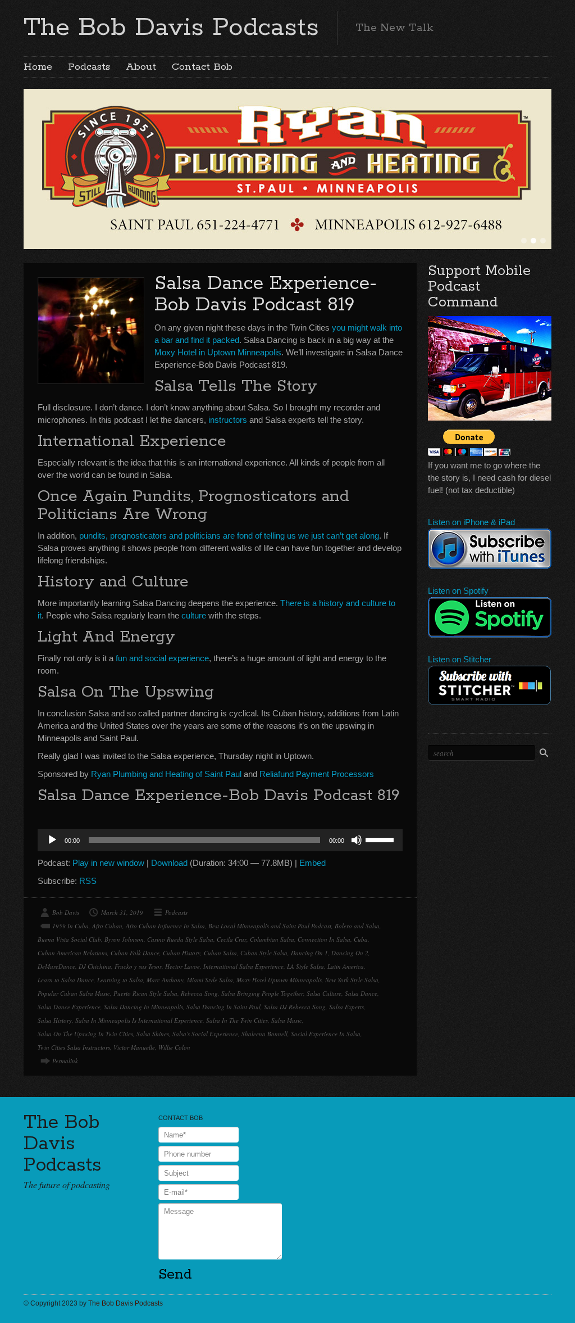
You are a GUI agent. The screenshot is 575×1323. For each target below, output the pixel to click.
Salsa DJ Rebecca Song (295, 1007)
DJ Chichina (95, 966)
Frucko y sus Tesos (138, 966)
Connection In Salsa (324, 939)
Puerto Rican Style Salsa (145, 993)
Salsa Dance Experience (69, 1007)
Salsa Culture (324, 993)
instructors (227, 420)
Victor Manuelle (134, 1047)
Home (38, 67)
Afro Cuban (107, 926)
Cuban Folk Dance (135, 953)
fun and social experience (162, 658)
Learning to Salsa (120, 980)
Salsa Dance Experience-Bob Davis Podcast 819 (265, 294)
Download (169, 863)
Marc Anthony (165, 980)
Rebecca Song (199, 993)
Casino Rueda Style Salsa (180, 939)
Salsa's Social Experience (205, 1033)
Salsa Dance (361, 993)
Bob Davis (65, 912)
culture (193, 615)
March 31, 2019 (122, 912)
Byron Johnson (124, 939)
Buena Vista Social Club (69, 939)
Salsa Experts (346, 1007)
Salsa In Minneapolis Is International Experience (139, 1020)
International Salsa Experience (243, 966)
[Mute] (356, 840)
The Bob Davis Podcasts (171, 27)
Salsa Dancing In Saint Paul (223, 1007)
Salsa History (55, 1020)
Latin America (345, 966)
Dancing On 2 (349, 953)
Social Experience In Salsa (325, 1033)
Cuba (361, 939)
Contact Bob (202, 67)
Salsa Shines (152, 1033)
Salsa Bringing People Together (262, 993)
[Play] (52, 840)
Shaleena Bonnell (264, 1033)
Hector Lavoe (182, 966)
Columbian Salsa (272, 939)
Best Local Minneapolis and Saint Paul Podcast (269, 926)
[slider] (381, 839)
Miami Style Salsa (210, 980)
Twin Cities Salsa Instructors (74, 1047)
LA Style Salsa (305, 966)
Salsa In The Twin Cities (237, 1020)
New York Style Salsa (351, 980)
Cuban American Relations (72, 953)
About (141, 67)
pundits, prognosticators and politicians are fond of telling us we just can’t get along (229, 535)
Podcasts (89, 67)
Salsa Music (286, 1020)
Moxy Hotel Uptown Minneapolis (279, 980)
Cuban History (181, 953)
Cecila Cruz (232, 939)
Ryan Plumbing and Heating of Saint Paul (166, 774)
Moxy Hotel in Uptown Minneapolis (217, 352)
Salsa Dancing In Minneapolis (143, 1007)
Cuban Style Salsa (264, 953)
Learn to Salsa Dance (66, 980)
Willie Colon (174, 1047)
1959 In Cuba (70, 926)
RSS (88, 881)
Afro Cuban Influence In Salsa (165, 926)
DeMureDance (56, 966)
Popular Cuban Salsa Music (74, 993)
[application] (220, 840)
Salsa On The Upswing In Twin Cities (85, 1033)
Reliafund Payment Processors (316, 774)
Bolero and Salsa (357, 926)
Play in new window (108, 863)
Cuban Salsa (220, 953)
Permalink (65, 1060)
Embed (312, 863)
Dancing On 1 (309, 953)
